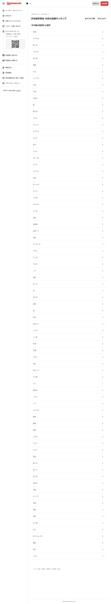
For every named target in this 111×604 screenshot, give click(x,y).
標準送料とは (36, 14)
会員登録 (104, 3)
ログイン (96, 3)
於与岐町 (54, 569)
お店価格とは (45, 14)
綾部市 (48, 569)
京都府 (43, 569)
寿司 (39, 569)
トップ (34, 569)
